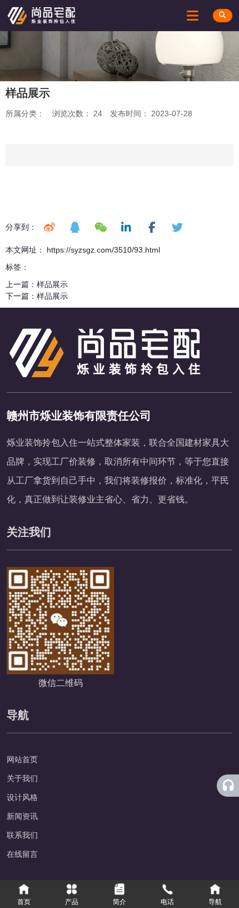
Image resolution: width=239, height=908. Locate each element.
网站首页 (22, 759)
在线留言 (22, 854)
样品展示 (52, 284)
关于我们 (22, 778)
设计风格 (22, 797)
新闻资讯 (22, 816)
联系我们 (22, 835)
